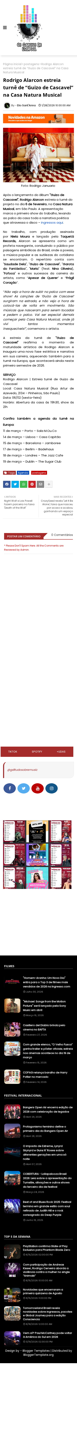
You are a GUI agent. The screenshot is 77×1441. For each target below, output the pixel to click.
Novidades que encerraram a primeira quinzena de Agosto (43, 1291)
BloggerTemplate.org (38, 1355)
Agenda (23, 472)
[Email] (40, 484)
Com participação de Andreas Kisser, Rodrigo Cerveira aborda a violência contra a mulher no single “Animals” (46, 1270)
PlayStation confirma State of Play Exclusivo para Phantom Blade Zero (46, 1248)
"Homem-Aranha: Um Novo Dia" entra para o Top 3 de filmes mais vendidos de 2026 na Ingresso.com (46, 982)
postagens (31, 64)
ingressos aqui (52, 222)
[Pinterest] (32, 484)
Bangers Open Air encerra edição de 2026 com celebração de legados (48, 1109)
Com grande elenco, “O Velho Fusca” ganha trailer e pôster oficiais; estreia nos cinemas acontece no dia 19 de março (48, 1051)
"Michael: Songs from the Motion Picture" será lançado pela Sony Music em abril (44, 1006)
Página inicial (12, 64)
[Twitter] (15, 484)
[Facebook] (6, 484)
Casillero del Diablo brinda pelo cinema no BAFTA (44, 1027)
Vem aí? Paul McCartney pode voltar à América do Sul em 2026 (47, 1335)
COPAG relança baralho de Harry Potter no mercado (45, 1075)
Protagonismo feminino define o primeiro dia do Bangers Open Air (45, 1129)
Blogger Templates (36, 1351)
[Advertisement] (38, 667)
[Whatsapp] (23, 484)
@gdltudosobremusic (22, 770)
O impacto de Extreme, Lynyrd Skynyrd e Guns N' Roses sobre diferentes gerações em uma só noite (45, 1152)
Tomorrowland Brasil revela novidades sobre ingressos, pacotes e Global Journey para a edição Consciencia (47, 1313)
